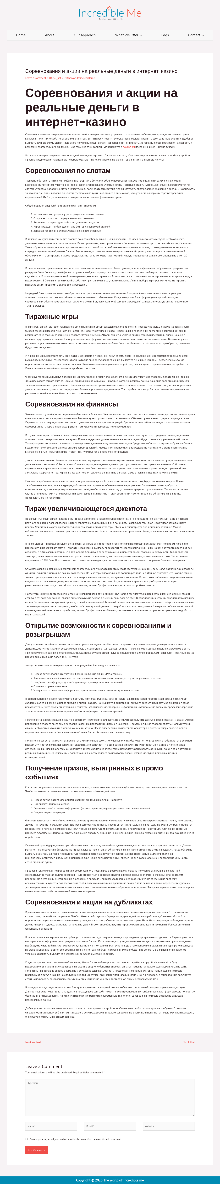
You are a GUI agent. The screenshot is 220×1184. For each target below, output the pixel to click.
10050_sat (55, 78)
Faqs (165, 35)
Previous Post (31, 1042)
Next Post (191, 1042)
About (49, 35)
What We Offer (126, 35)
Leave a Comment (35, 78)
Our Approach (85, 35)
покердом (129, 146)
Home (21, 35)
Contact (194, 35)
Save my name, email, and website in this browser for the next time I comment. (76, 1139)
